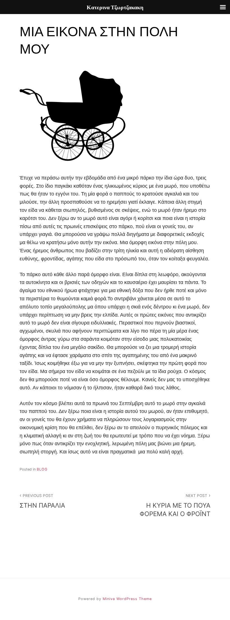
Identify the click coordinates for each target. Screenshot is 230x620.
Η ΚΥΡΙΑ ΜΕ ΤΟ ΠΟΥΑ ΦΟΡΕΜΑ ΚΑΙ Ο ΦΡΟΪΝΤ (175, 505)
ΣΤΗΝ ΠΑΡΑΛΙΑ (42, 501)
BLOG (42, 469)
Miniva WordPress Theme (127, 599)
